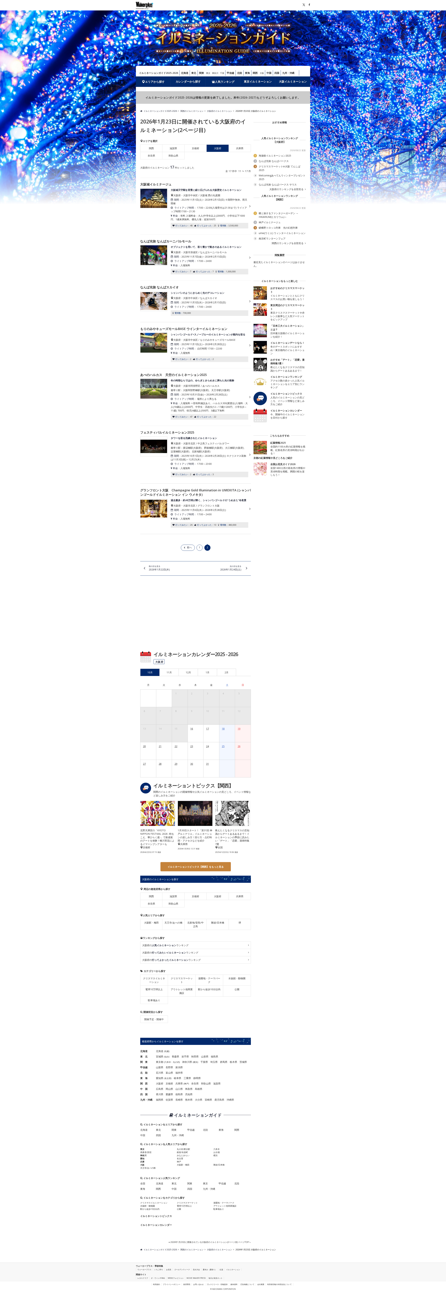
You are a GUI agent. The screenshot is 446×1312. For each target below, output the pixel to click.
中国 (269, 73)
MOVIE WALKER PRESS (196, 1278)
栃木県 (233, 1062)
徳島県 (179, 1094)
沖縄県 (230, 1099)
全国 (142, 1183)
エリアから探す (155, 82)
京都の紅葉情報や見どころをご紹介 (273, 458)
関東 (201, 73)
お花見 (168, 1269)
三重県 (187, 1078)
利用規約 (156, 1284)
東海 (247, 73)
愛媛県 (169, 1094)
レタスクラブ (142, 1278)
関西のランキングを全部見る (288, 243)
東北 (193, 73)
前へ (189, 547)
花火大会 (196, 1269)
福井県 (179, 1072)
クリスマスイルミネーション (154, 980)
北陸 (239, 73)
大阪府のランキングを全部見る (286, 189)
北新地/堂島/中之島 (195, 924)
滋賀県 (173, 148)
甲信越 (230, 73)
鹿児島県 (219, 1099)
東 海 (144, 1078)
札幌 (167, 1051)
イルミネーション (233, 1269)
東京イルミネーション (258, 81)
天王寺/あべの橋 (173, 922)
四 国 (144, 1094)
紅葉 (221, 1269)
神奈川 (215, 73)
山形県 (204, 1056)
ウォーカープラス (144, 1269)
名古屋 (168, 1078)
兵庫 (142, 1161)
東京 (208, 73)
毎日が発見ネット (215, 1278)
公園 (236, 989)
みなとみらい (183, 1155)
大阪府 (217, 896)
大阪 (262, 73)
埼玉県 (214, 1062)
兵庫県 (239, 148)
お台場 (216, 1152)
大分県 (198, 1099)
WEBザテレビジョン (176, 1278)
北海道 (184, 73)
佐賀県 (169, 1099)
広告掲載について (247, 1284)
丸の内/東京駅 (183, 1149)
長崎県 (179, 1099)
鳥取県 (189, 1089)
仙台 (167, 1056)
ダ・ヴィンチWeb (158, 1278)
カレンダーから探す (188, 81)
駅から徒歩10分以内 (209, 989)
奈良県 (151, 155)
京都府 (195, 148)
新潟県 (179, 1067)
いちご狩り (158, 1269)
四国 (276, 73)
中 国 (144, 1089)
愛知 (142, 1158)
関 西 (144, 1083)
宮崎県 (208, 1099)
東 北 (144, 1056)
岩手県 (185, 1056)
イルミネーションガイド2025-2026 (158, 73)
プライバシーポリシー (171, 1284)
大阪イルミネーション (293, 81)
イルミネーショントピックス (156, 1216)
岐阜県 (177, 1078)
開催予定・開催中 (154, 1019)
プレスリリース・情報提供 (217, 1284)
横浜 (195, 1062)
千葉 (222, 73)
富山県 (169, 1072)
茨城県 (243, 1062)
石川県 (159, 1072)
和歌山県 (173, 155)
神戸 (186, 1083)
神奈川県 (187, 1062)
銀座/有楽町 (182, 1152)
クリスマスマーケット (182, 980)
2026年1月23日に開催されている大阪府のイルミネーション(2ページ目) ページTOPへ (210, 1242)
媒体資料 (233, 1284)
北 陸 (144, 1072)
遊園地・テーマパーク (209, 980)
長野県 (169, 1067)
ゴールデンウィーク (182, 1269)
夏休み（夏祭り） (210, 1269)
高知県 (189, 1094)
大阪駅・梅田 (151, 922)
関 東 (144, 1062)
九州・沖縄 (288, 73)
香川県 (159, 1094)
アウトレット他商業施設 (182, 991)
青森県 (175, 1056)
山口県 (179, 1089)
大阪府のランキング (165, 945)
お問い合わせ (198, 1284)
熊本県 (189, 1099)
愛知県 (159, 1078)
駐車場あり (154, 1000)
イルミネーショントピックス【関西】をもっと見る (196, 866)
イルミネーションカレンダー (156, 1225)
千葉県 (204, 1062)
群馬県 (223, 1062)
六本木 (168, 1062)
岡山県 (169, 1089)
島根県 (198, 1089)
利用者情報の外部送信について (279, 1284)
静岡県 (197, 1078)
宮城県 (159, 1056)
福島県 (214, 1056)
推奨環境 (186, 1284)
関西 (255, 73)
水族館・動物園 (236, 978)
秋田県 (195, 1056)
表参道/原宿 (145, 1152)
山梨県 (159, 1067)
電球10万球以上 (154, 989)
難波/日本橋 (217, 922)
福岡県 (159, 1099)
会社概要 (260, 1284)
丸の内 (176, 1062)
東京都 (159, 1062)
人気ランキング (224, 82)
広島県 (159, 1089)
